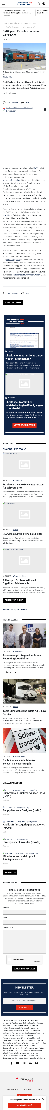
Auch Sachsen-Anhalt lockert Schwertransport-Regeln (20, 762)
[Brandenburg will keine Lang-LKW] (24, 514)
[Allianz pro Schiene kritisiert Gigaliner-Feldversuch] (24, 560)
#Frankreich (17, 480)
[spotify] (36, 1063)
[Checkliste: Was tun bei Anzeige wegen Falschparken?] (24, 337)
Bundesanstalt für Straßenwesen (25, 275)
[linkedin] (30, 1063)
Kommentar (7, 927)
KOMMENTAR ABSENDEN (24, 969)
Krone (40, 227)
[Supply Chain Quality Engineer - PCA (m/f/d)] (20, 790)
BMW (35, 168)
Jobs (39, 1089)
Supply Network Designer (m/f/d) (22, 810)
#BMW (23, 610)
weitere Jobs (10, 872)
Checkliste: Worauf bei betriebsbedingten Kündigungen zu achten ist (24, 405)
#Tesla (15, 707)
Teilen (27, 102)
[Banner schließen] (42, 1099)
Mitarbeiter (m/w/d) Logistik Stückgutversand (19, 858)
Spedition (7, 215)
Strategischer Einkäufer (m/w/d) (21, 842)
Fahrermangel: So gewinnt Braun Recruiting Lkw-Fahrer (22, 657)
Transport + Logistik (28, 23)
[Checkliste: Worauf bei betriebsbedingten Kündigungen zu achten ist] (24, 384)
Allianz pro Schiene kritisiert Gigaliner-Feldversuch (19, 582)
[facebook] (12, 1063)
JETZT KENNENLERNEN (24, 425)
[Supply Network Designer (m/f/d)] (16, 807)
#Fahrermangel (18, 651)
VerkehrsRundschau (11, 180)
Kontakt (28, 1089)
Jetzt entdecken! (24, 1105)
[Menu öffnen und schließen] (4, 3)
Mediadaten (13, 1089)
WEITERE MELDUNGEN (14, 600)
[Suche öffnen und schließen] (38, 4)
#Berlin (15, 530)
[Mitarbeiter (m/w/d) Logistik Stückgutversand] (20, 853)
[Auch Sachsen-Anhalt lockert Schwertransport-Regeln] (24, 740)
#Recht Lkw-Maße (14, 449)
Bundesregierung (13, 259)
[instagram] (24, 1063)
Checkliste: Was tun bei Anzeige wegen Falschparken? (24, 357)
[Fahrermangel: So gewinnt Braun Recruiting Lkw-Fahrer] (24, 635)
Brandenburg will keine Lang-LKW (22, 533)
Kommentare (12, 102)
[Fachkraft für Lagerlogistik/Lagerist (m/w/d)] (20, 822)
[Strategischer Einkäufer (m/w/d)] (15, 839)
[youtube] (17, 1063)
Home (5, 23)
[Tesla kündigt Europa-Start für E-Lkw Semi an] (24, 691)
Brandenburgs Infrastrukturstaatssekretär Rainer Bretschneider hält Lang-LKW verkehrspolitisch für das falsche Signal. (23, 540)
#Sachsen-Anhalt (19, 756)
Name (5, 917)
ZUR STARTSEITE (13, 302)
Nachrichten (14, 23)
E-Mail (5, 908)
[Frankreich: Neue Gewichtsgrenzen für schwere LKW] (24, 464)
